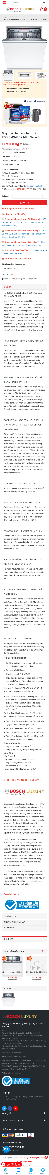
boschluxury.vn (15, 1073)
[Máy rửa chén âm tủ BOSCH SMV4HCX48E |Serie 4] (12, 966)
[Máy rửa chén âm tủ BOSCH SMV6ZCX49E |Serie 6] (36, 966)
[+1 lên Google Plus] (12, 274)
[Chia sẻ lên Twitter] (8, 274)
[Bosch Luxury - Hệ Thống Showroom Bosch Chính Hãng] (20, 10)
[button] (24, 287)
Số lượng (5, 196)
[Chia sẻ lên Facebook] (3, 274)
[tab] (24, 287)
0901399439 (16, 1052)
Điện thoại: (6, 1052)
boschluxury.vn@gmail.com (18, 1056)
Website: (5, 1073)
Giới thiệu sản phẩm (10, 169)
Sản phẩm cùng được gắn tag (13, 264)
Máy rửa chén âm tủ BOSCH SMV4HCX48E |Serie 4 (19, 972)
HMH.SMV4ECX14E (9, 268)
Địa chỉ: (5, 1030)
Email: (4, 1056)
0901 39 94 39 (16, 1147)
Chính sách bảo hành (33, 186)
